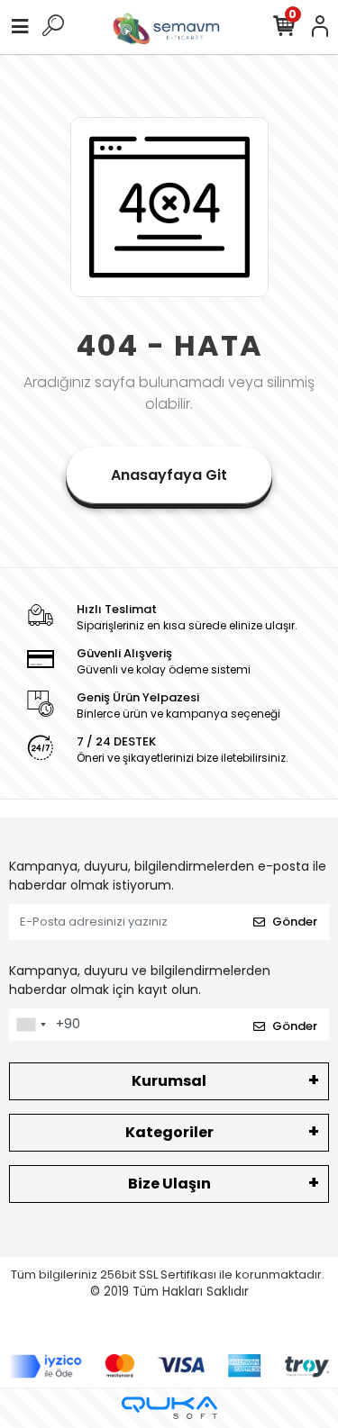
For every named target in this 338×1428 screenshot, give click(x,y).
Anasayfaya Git (169, 475)
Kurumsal (169, 1081)
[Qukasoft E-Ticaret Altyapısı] (169, 1407)
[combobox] (30, 1024)
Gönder (294, 921)
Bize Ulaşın (169, 1183)
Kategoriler (169, 1132)
